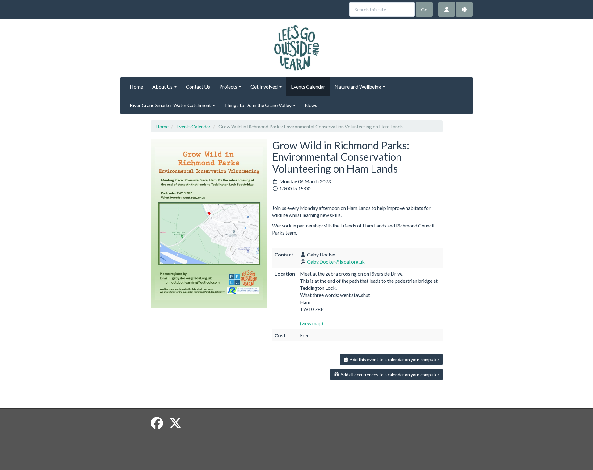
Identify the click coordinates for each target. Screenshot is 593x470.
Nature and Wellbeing (358, 86)
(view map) (311, 323)
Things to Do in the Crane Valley (258, 105)
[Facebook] (157, 423)
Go (424, 9)
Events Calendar (308, 86)
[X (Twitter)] (175, 423)
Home (136, 86)
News (311, 105)
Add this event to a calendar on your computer (394, 359)
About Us (163, 86)
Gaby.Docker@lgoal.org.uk (336, 261)
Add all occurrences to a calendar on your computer (389, 374)
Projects (228, 86)
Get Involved (264, 86)
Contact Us (198, 86)
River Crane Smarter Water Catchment (171, 105)
